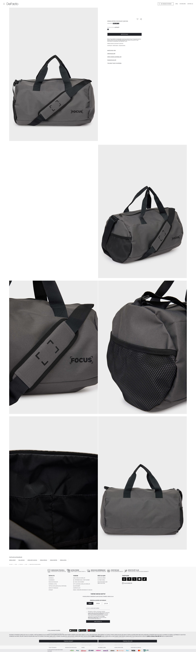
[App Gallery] (91, 630)
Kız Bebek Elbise (102, 647)
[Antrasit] (108, 29)
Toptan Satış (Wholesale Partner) (57, 585)
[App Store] (73, 630)
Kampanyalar (76, 587)
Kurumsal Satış (53, 583)
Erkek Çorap (12, 560)
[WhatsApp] (124, 579)
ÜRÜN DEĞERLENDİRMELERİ (114, 57)
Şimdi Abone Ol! (98, 621)
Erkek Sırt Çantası (32, 560)
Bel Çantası (21, 560)
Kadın (90, 603)
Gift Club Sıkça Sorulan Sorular (81, 583)
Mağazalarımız (101, 578)
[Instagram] (139, 579)
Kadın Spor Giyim (118, 647)
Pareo (83, 647)
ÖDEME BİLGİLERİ (111, 60)
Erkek (98, 603)
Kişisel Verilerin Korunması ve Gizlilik (82, 589)
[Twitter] (134, 579)
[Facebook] (129, 579)
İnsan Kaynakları (53, 581)
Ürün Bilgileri (111, 53)
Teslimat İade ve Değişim (114, 63)
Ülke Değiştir (128, 583)
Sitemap (51, 589)
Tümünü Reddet (68, 641)
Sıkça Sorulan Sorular (79, 578)
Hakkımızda (52, 580)
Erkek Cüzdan (43, 560)
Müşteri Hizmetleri (102, 581)
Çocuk (106, 603)
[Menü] (4, 4)
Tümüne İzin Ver (127, 641)
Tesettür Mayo (52, 647)
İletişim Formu (101, 580)
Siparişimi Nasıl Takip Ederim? (82, 580)
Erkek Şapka (63, 560)
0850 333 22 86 (101, 583)
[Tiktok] (144, 579)
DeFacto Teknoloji (53, 587)
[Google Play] (82, 630)
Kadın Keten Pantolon (70, 647)
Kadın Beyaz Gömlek (136, 647)
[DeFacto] (12, 4)
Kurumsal (51, 578)
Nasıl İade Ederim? (79, 581)
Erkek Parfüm (53, 560)
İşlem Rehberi (76, 585)
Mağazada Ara (111, 50)
